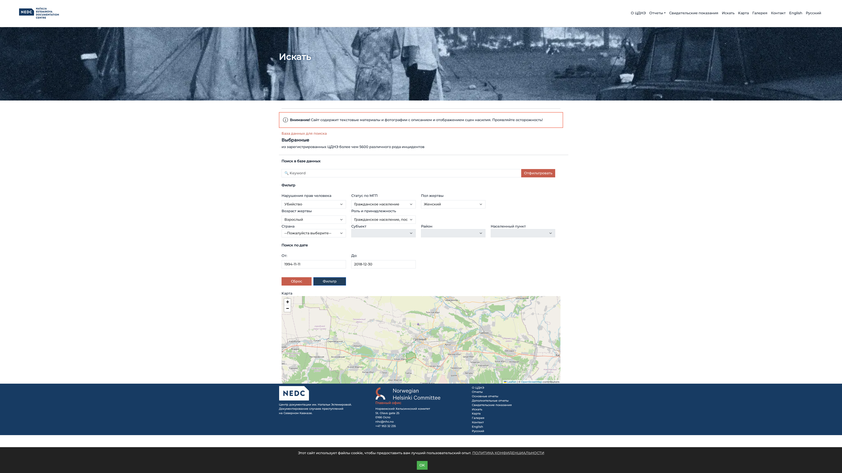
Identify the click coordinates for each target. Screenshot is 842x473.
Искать (728, 13)
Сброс (296, 281)
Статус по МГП (364, 196)
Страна (288, 226)
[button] (287, 302)
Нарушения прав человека (306, 196)
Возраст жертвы (297, 211)
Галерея (759, 13)
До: (354, 256)
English (795, 13)
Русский (813, 13)
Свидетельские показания (693, 13)
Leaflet (511, 381)
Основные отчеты (485, 396)
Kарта (743, 13)
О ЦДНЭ (638, 13)
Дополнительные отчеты (490, 400)
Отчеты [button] (656, 13)
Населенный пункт (508, 226)
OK (422, 465)
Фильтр (330, 281)
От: (284, 256)
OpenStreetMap (531, 381)
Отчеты (477, 392)
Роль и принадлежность (373, 211)
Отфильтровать (538, 173)
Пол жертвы (432, 196)
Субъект (358, 226)
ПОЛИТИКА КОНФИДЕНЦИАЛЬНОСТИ (508, 453)
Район (426, 226)
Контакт (778, 13)
